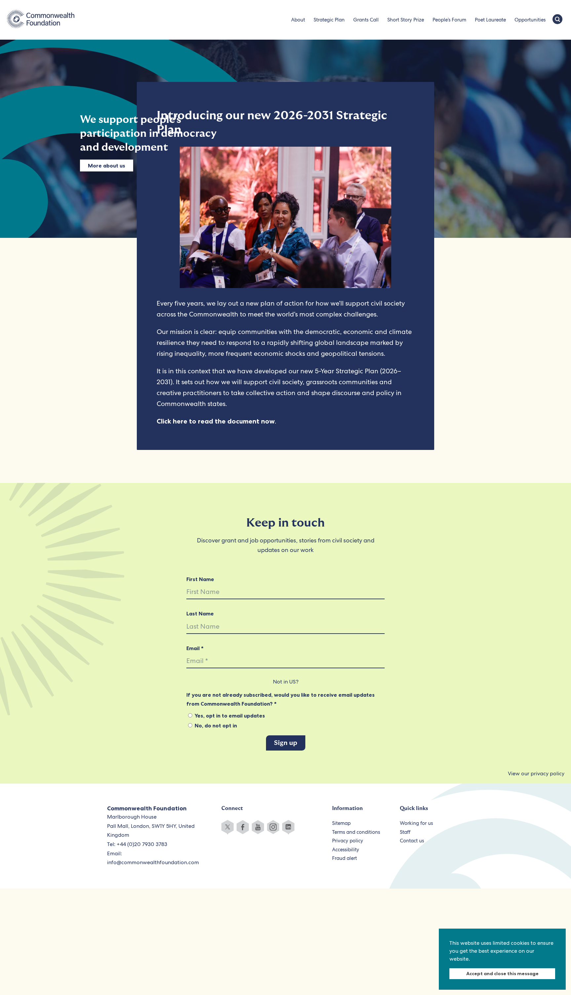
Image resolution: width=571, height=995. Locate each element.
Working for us (416, 823)
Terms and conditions (356, 832)
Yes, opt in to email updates (229, 715)
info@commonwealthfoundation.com (153, 862)
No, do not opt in (215, 725)
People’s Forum (449, 20)
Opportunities (530, 20)
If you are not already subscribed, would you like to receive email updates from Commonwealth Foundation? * (280, 699)
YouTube (258, 827)
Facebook (243, 827)
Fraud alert (344, 858)
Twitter (227, 827)
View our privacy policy (536, 773)
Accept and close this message (502, 974)
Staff (405, 832)
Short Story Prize (405, 20)
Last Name (200, 613)
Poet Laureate (490, 20)
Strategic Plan (329, 20)
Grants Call (366, 20)
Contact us (412, 840)
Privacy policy (347, 840)
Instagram (273, 827)
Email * (195, 648)
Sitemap (341, 823)
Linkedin (288, 827)
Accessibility (345, 849)
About (298, 20)
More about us (106, 165)
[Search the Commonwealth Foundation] (557, 20)
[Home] (40, 20)
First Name (200, 579)
